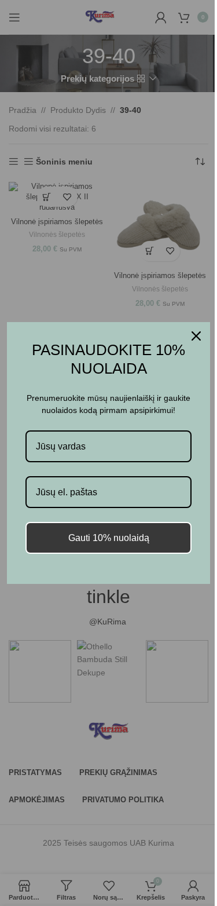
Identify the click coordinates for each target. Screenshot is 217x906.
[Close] (196, 336)
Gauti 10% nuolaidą (108, 538)
